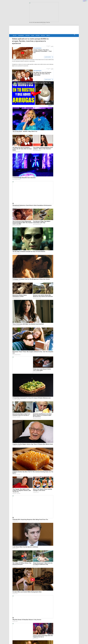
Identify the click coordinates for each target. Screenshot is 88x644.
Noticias (37, 35)
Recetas (43, 35)
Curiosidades (21, 35)
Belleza (14, 35)
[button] (74, 34)
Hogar (32, 35)
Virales (48, 35)
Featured (28, 35)
